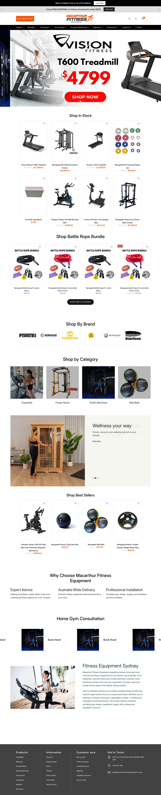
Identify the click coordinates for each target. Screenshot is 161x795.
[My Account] (136, 18)
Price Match (50, 780)
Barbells (19, 784)
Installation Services (84, 775)
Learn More (100, 3)
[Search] (129, 18)
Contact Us (126, 27)
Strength (30, 27)
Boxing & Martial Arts (79, 27)
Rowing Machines (22, 771)
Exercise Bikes (21, 766)
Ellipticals (19, 762)
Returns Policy (51, 784)
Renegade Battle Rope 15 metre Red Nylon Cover (134, 289)
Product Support (82, 762)
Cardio (18, 27)
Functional (44, 27)
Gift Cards (19, 789)
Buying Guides (51, 762)
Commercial (111, 27)
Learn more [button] (97, 446)
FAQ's (48, 766)
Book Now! (58, 639)
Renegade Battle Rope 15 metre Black (26, 289)
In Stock (138, 27)
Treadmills (19, 757)
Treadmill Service (83, 766)
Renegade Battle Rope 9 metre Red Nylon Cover (63, 289)
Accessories (60, 27)
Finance (49, 771)
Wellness (96, 27)
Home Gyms (20, 775)
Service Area (81, 780)
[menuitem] (21, 27)
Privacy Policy (51, 775)
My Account (81, 757)
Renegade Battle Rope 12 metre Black (98, 289)
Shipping (80, 771)
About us (49, 757)
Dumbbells (20, 780)
